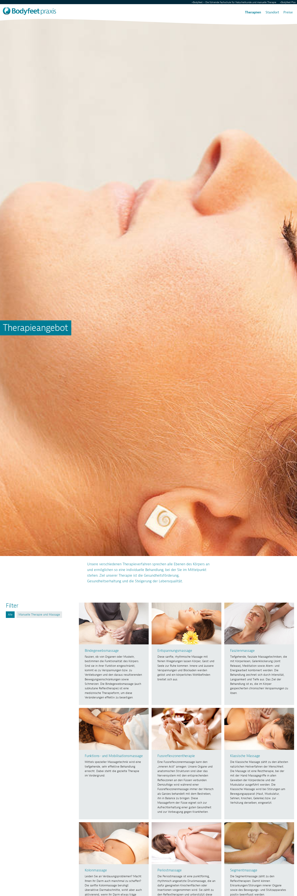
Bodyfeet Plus (288, 2)
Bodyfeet (234, 2)
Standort (272, 12)
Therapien (253, 12)
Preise (288, 12)
